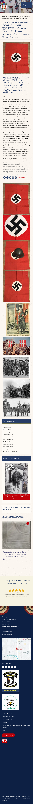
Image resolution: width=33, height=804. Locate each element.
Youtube (12, 667)
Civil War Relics (6, 432)
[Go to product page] (16, 535)
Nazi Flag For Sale (7, 169)
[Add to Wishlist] (30, 550)
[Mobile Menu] (29, 5)
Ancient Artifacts (6, 427)
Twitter (7, 177)
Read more (27, 523)
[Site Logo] (4, 6)
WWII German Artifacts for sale (19, 171)
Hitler (19, 168)
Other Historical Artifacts (8, 439)
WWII (4, 171)
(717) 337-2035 (5, 625)
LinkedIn (10, 177)
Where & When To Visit (8, 716)
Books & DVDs (6, 429)
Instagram (15, 667)
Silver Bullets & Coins (7, 446)
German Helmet (6, 168)
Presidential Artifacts (7, 444)
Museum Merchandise (7, 437)
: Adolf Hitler (8, 166)
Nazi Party (13, 169)
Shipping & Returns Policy (12, 798)
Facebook (4, 177)
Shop (4, 730)
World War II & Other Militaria (14, 164)
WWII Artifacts (9, 171)
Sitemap (24, 796)
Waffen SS (23, 169)
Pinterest (13, 177)
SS (19, 169)
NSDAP (17, 169)
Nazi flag (23, 168)
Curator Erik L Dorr (7, 719)
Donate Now (8, 735)
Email (16, 177)
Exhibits (5, 722)
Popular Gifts (5, 441)
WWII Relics (5, 172)
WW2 (26, 169)
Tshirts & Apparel (6, 449)
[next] (28, 78)
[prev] (26, 78)
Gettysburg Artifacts (7, 434)
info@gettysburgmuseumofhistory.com (10, 626)
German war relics (14, 168)
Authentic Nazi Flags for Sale (17, 166)
